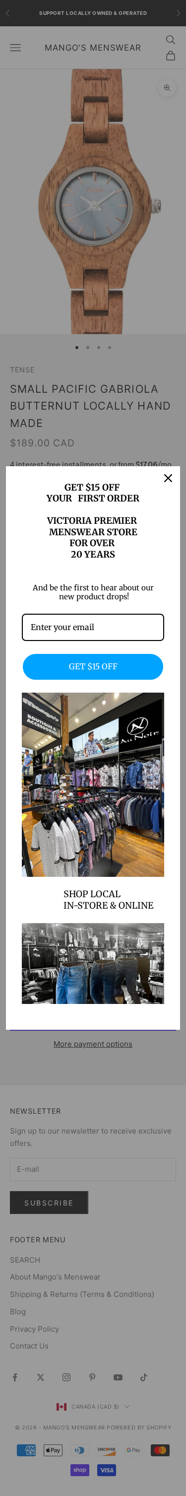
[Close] (168, 478)
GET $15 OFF (93, 666)
